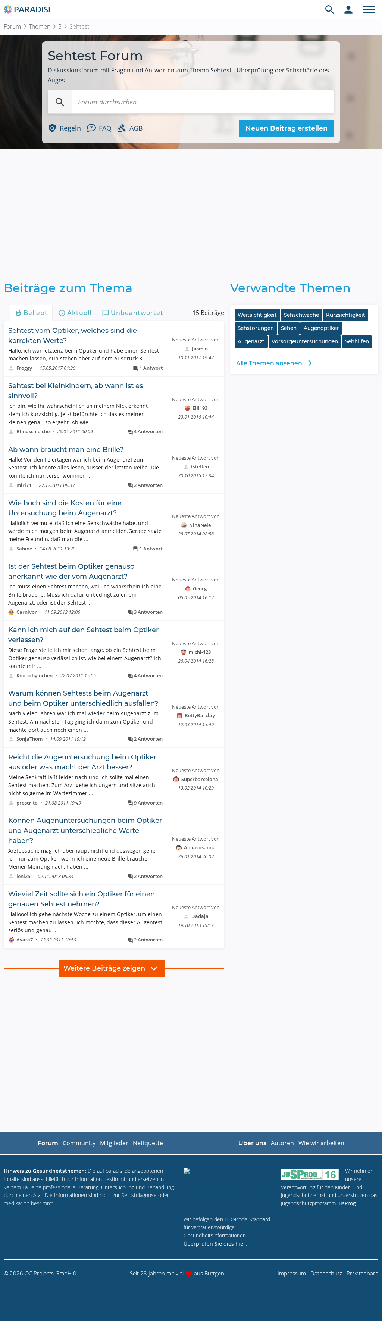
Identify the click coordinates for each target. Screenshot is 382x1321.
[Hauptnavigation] (369, 9)
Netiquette (148, 1143)
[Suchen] (60, 101)
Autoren (282, 1143)
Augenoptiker (321, 328)
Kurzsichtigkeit (345, 315)
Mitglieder (114, 1143)
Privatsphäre (362, 1273)
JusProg (346, 1203)
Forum (12, 26)
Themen (39, 26)
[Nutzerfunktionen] (348, 9)
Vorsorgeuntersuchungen (305, 341)
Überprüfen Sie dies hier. (215, 1243)
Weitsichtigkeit (257, 315)
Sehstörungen (256, 328)
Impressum (292, 1273)
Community (79, 1143)
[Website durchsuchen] (329, 9)
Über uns (252, 1143)
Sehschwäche (301, 315)
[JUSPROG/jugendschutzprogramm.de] (310, 1174)
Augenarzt (251, 341)
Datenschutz (326, 1273)
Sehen (289, 328)
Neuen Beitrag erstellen (286, 128)
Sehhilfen (357, 341)
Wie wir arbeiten (321, 1143)
